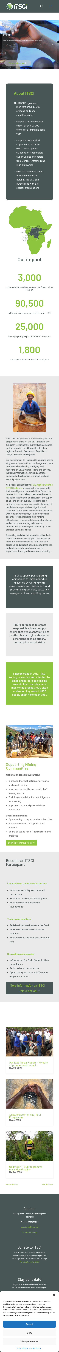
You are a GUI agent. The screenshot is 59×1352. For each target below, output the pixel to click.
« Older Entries (12, 1184)
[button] (54, 1295)
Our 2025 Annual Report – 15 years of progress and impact (28, 1064)
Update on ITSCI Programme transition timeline (25, 1168)
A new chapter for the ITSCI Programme (25, 1116)
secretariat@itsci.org (29, 1227)
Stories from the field (20, 842)
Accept (29, 1324)
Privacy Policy (35, 1348)
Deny (29, 1332)
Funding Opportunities (29, 1262)
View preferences (29, 1341)
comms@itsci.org (29, 1232)
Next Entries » (47, 1184)
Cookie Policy (22, 1348)
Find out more (16, 63)
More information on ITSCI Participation (27, 988)
